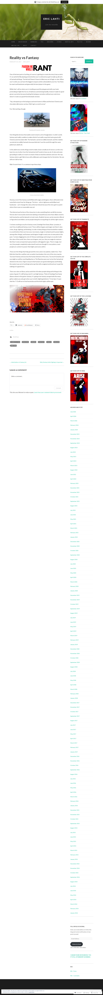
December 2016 (74, 756)
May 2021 (73, 519)
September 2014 (75, 877)
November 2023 (75, 438)
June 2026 (73, 411)
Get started (64, 2)
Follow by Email (76, 944)
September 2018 (75, 662)
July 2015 (73, 832)
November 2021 (75, 492)
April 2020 (73, 577)
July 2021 (73, 510)
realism (56, 342)
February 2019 (74, 640)
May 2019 (73, 626)
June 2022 (73, 474)
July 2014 (73, 886)
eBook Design (22, 42)
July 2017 (73, 725)
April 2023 (73, 461)
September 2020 (75, 555)
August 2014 (73, 881)
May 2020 (73, 573)
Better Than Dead (85, 133)
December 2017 (74, 702)
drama (34, 342)
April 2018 (73, 684)
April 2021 (73, 523)
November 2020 (75, 546)
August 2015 (73, 828)
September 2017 (75, 716)
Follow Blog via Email (77, 926)
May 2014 (73, 895)
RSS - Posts (73, 971)
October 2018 (74, 658)
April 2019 (73, 631)
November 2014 (75, 868)
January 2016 (74, 805)
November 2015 (75, 814)
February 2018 (74, 693)
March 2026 (73, 420)
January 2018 (74, 698)
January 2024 (74, 429)
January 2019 (74, 644)
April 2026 (73, 416)
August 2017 (73, 720)
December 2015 (74, 810)
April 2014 (73, 899)
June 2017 (73, 729)
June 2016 (73, 783)
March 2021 (73, 528)
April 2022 (73, 479)
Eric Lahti (51, 18)
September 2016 (75, 769)
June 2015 (73, 837)
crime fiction (15, 342)
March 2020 (73, 582)
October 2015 (74, 819)
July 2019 (73, 617)
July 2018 (73, 671)
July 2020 (73, 564)
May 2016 (73, 787)
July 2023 (73, 452)
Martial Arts (69, 42)
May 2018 (73, 680)
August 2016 (73, 774)
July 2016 (73, 778)
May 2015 (73, 841)
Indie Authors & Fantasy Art (18, 362)
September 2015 (75, 823)
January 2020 (74, 590)
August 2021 (73, 505)
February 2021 (74, 532)
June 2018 (73, 676)
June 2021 (73, 514)
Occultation (83, 98)
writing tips (15, 45)
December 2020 (74, 541)
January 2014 (74, 913)
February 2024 (74, 425)
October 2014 (74, 872)
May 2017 (73, 734)
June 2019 (73, 622)
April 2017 (73, 738)
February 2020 (74, 586)
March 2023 (73, 465)
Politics (79, 42)
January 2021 (74, 537)
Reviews (88, 42)
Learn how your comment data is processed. (47, 392)
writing (13, 345)
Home (13, 42)
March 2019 (73, 635)
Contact (33, 45)
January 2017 (74, 752)
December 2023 (74, 434)
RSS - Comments (74, 975)
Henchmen (50, 42)
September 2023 (75, 443)
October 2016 (74, 765)
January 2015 (74, 859)
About (25, 45)
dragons (25, 342)
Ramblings (34, 42)
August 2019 (73, 613)
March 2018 (73, 689)
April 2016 (73, 792)
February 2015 (74, 855)
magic (49, 342)
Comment (58, 388)
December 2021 (74, 488)
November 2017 (75, 707)
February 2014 (74, 908)
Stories (59, 42)
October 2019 (74, 604)
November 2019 (75, 599)
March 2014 (73, 904)
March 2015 (73, 850)
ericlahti (26, 61)
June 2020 (73, 568)
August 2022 (73, 470)
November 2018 (75, 653)
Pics (42, 42)
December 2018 (74, 649)
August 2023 (73, 447)
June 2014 (73, 890)
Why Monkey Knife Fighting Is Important (52, 362)
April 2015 (73, 846)
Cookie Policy (31, 992)
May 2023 (73, 456)
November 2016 (75, 761)
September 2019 (75, 608)
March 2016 (73, 796)
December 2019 (74, 595)
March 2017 (73, 743)
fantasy (41, 342)
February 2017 (74, 747)
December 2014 (74, 863)
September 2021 (75, 501)
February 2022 (74, 483)
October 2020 (74, 550)
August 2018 (73, 667)
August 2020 (73, 559)
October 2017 (74, 711)
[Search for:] (81, 61)
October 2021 (74, 497)
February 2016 (74, 801)
